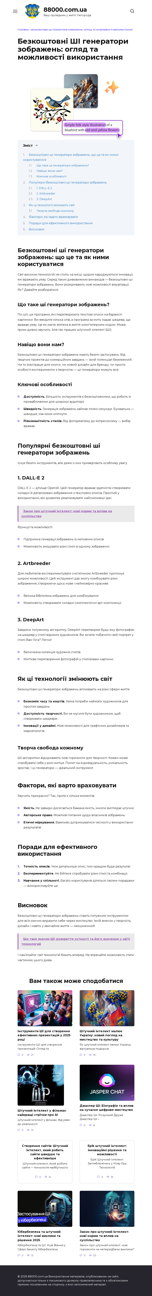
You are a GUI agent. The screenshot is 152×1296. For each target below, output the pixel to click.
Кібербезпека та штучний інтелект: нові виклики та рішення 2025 (39, 1236)
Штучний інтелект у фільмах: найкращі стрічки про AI (42, 1112)
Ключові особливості (51, 176)
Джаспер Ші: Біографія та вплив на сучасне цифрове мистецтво (106, 1108)
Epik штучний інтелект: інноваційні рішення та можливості (107, 1150)
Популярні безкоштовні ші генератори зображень (68, 182)
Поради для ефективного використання (61, 223)
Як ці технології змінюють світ (52, 205)
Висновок (36, 229)
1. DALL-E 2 (44, 188)
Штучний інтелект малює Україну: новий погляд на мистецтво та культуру (101, 1035)
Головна (23, 29)
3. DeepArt (44, 199)
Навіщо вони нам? (50, 171)
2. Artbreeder (46, 193)
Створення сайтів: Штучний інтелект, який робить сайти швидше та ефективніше (45, 1152)
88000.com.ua (65, 9)
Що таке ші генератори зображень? (63, 165)
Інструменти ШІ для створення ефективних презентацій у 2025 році (44, 1035)
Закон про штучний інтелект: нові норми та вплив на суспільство (104, 1236)
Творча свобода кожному (55, 210)
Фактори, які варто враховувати (53, 217)
